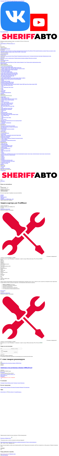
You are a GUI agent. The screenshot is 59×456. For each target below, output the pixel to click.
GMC (12, 72)
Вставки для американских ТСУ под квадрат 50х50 (11, 120)
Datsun (9, 69)
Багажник (3, 166)
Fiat (3, 71)
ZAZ (2, 90)
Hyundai (16, 73)
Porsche (12, 82)
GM (10, 72)
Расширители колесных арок (23, 56)
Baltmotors (3, 144)
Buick (18, 67)
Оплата (8, 0)
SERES (6, 84)
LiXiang (19, 77)
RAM (2, 83)
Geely (5, 72)
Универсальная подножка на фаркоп (21, 58)
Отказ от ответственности (31, 442)
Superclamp (3, 170)
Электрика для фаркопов (6, 122)
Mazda (2, 109)
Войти (7, 31)
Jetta (13, 75)
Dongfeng (15, 69)
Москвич (3, 91)
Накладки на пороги (33, 58)
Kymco (9, 148)
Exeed (5, 70)
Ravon (5, 83)
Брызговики (2, 62)
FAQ (6, 0)
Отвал (13, 56)
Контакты (16, 0)
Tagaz (2, 85)
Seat (4, 84)
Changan (6, 68)
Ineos (6, 74)
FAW (2, 101)
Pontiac (9, 82)
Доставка (12, 0)
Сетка (25, 62)
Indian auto (3, 74)
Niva (5, 110)
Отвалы (2, 157)
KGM (8, 76)
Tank (5, 85)
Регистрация (2, 31)
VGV (2, 87)
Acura (2, 66)
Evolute (2, 70)
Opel (5, 81)
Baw (4, 67)
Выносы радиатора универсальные (8, 154)
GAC (2, 72)
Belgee (6, 67)
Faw (2, 71)
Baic (2, 67)
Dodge (12, 69)
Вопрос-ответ (10, 382)
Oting (9, 81)
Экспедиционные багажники (22, 50)
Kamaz (5, 76)
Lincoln (16, 77)
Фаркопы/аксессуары (47, 56)
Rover (10, 83)
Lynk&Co (23, 77)
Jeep (9, 75)
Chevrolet (12, 68)
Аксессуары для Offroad (6, 153)
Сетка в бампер (4, 139)
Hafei (2, 73)
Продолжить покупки (4, 453)
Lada (2, 77)
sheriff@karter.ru (18, 391)
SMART (17, 84)
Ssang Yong (27, 84)
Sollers (21, 84)
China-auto (16, 68)
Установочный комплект (5, 48)
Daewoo (2, 69)
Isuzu (11, 74)
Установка (2, 0)
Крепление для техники (5, 168)
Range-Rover (3, 113)
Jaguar (7, 75)
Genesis (7, 72)
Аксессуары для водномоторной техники (19, 153)
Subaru (30, 84)
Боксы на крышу (11, 125)
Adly (2, 143)
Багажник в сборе (4, 125)
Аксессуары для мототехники (33, 153)
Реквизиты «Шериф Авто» (5, 438)
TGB (2, 151)
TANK (5, 115)
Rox (12, 83)
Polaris (2, 149)
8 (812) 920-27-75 (3, 43)
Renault (7, 83)
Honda (10, 73)
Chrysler (20, 68)
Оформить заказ (12, 453)
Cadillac (2, 68)
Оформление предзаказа (5, 209)
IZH (15, 74)
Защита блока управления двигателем (8, 135)
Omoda (2, 81)
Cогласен (2, 448)
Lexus (12, 77)
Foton (11, 71)
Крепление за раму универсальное (7, 58)
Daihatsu (6, 69)
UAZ (2, 86)
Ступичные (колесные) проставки (36, 56)
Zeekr (4, 90)
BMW (12, 67)
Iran (4, 105)
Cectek (11, 145)
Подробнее (2, 372)
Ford (5, 71)
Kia (10, 76)
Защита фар (7, 62)
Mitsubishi (10, 109)
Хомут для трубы (4, 163)
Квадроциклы (3, 141)
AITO (5, 66)
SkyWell (14, 84)
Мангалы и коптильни (5, 136)
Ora (7, 81)
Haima (5, 73)
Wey (2, 88)
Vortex (10, 117)
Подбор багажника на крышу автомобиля (9, 126)
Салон (2, 167)
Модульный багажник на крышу (39, 50)
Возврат (22, 0)
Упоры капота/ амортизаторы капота (34, 62)
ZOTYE (4, 119)
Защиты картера (3, 387)
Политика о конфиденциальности (19, 442)
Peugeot (2, 82)
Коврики (2, 164)
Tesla (9, 85)
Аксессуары (23, 51)
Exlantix (8, 70)
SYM (9, 150)
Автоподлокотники (4, 53)
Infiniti (8, 74)
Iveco (13, 74)
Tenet (7, 85)
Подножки (13, 387)
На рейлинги (30, 50)
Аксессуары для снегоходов (5, 56)
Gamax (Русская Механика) (6, 146)
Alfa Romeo (8, 66)
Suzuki (33, 84)
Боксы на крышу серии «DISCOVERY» (13, 51)
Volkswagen (6, 87)
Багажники (2, 123)
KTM (6, 148)
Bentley (9, 67)
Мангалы (12, 62)
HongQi (12, 73)
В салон (6, 60)
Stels (4, 150)
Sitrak (9, 84)
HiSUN (2, 147)
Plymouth (6, 82)
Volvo (9, 87)
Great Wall (15, 72)
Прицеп (15, 56)
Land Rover (8, 77)
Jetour (11, 75)
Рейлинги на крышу (12, 50)
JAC (2, 75)
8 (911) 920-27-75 (11, 43)
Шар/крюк (4, 121)
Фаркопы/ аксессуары (5, 162)
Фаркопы (2, 93)
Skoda (11, 84)
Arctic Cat (5, 143)
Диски (2, 155)
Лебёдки (3, 156)
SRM (23, 84)
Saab (2, 84)
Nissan (2, 80)
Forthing (8, 71)
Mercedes (6, 109)
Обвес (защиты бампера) (19, 62)
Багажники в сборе (4, 50)
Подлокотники (26, 387)
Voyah (12, 87)
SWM (36, 84)
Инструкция (2, 290)
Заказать (2, 354)
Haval (7, 73)
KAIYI (2, 76)
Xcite (2, 89)
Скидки (19, 0)
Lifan (14, 77)
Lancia (4, 77)
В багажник (2, 60)
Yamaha (2, 152)
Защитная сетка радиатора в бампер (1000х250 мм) (16, 367)
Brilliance (15, 67)
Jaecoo (4, 75)
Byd (20, 67)
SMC (2, 150)
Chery (9, 68)
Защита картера (3, 63)
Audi (12, 66)
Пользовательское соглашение (6, 442)
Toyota (11, 85)
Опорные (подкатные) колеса (17, 138)
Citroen (23, 68)
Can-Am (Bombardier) (5, 145)
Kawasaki (3, 148)
